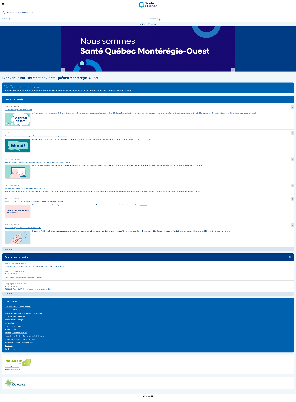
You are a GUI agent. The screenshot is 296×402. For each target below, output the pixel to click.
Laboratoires (9, 323)
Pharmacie (8, 346)
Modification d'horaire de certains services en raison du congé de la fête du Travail (35, 266)
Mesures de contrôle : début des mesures (20, 339)
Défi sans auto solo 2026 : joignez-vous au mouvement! (25, 188)
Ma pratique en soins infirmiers (16, 333)
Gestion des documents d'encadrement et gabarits (23, 313)
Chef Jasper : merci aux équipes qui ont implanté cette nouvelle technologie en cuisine (36, 136)
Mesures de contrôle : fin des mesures (19, 342)
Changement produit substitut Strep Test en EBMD (23, 278)
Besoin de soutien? (12, 369)
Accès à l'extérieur (12, 367)
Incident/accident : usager (14, 320)
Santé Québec (10, 349)
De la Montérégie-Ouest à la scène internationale (23, 228)
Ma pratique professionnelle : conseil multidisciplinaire (24, 336)
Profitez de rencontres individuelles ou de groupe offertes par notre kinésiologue (34, 201)
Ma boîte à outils (11, 329)
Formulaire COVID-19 (13, 310)
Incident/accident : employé (15, 316)
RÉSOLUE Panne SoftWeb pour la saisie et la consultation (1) (27, 289)
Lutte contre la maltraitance (15, 326)
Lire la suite (253, 113)
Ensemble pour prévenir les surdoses (18, 110)
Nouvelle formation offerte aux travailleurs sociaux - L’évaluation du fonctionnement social (37, 162)
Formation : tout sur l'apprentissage (18, 307)
